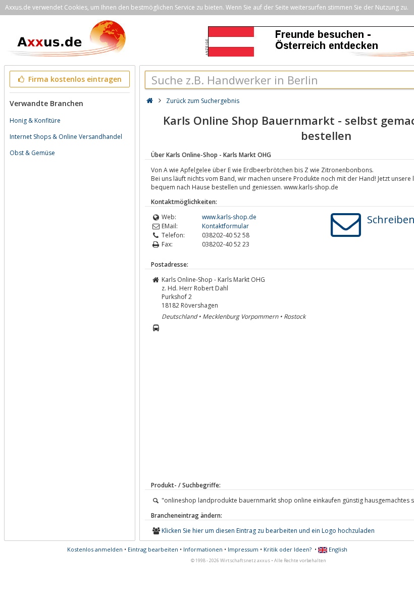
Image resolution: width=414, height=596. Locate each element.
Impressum (243, 549)
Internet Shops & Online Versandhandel (66, 136)
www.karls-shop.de (229, 217)
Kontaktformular (225, 226)
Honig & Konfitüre (35, 120)
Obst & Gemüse (32, 152)
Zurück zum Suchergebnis (202, 100)
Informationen (203, 549)
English (337, 549)
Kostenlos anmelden (95, 549)
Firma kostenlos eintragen (74, 79)
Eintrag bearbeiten (153, 549)
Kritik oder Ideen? (288, 549)
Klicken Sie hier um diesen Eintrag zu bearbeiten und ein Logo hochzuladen (268, 530)
